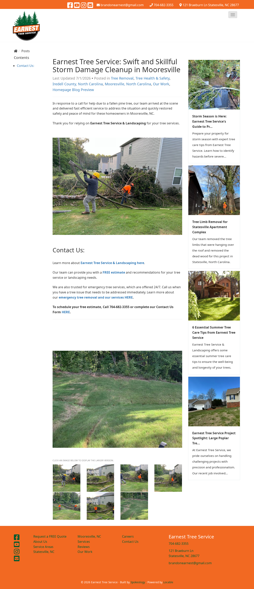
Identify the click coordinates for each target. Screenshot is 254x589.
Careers (128, 536)
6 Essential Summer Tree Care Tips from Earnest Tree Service (213, 332)
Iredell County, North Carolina (78, 84)
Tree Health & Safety (152, 78)
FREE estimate (114, 272)
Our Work (161, 84)
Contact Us (130, 541)
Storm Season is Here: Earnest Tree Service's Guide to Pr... (209, 121)
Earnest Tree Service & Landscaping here (112, 263)
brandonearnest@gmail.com (190, 563)
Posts (25, 51)
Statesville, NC (43, 552)
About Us (40, 541)
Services (84, 541)
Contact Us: (25, 65)
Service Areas (43, 547)
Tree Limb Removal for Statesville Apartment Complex (210, 227)
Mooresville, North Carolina (128, 84)
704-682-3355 (163, 5)
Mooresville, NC (89, 536)
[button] (232, 14)
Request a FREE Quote (49, 536)
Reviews (84, 547)
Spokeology (138, 582)
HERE (129, 297)
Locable (168, 582)
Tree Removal (122, 78)
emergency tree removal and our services (92, 297)
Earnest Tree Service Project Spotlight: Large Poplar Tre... (214, 438)
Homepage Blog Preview (73, 89)
